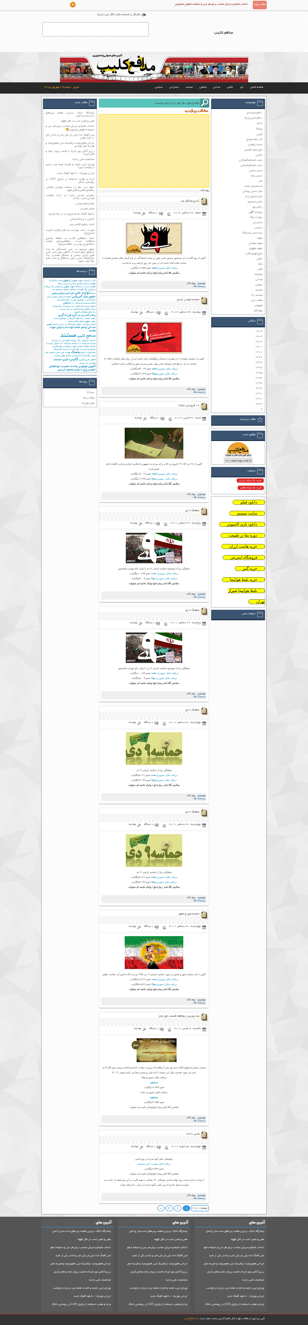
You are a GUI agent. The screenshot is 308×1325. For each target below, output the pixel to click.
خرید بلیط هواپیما (243, 579)
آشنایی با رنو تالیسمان (82, 219)
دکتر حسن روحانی (252, 191)
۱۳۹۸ (258, 362)
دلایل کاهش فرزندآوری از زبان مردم (78, 309)
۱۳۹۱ (258, 393)
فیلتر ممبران (87, 208)
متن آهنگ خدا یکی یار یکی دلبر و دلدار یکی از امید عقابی (70, 136)
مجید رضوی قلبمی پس (81, 224)
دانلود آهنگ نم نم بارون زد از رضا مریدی (71, 213)
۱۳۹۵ (258, 372)
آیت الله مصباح (254, 139)
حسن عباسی (255, 170)
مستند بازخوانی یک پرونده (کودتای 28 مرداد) (74, 340)
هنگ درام (88, 398)
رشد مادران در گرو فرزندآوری (77, 315)
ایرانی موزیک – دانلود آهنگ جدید (75, 173)
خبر (242, 87)
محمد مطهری (52, 324)
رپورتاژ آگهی (255, 212)
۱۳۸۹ (258, 403)
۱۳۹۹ (258, 357)
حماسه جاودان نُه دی (188, 299)
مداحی (216, 87)
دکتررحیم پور (254, 201)
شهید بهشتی (255, 243)
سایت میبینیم (247, 513)
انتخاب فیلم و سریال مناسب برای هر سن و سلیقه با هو (234, 1247)
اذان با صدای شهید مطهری (83, 280)
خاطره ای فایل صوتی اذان (59, 297)
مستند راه (256, 295)
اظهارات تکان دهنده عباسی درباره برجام (77, 284)
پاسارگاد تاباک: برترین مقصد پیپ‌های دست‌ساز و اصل (70, 114)
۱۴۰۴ (258, 331)
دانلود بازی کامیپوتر (242, 524)
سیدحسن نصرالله (252, 232)
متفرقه (258, 274)
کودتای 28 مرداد (87, 363)
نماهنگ (75, 352)
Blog (259, 129)
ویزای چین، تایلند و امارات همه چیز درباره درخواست (235, 1288)
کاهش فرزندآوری (87, 360)
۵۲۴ (259, 123)
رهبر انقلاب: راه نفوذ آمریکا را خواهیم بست (75, 318)
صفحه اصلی (256, 87)
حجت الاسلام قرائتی (251, 165)
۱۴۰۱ (258, 346)
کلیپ (73, 359)
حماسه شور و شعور (189, 913)
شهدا (259, 238)
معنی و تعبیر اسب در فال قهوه (77, 121)
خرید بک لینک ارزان (250, 480)
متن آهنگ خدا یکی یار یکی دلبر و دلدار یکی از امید (236, 1255)
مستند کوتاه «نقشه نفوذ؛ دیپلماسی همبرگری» (74, 346)
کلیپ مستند (60, 359)
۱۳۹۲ (258, 388)
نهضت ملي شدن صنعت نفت (57, 352)
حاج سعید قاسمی (253, 149)
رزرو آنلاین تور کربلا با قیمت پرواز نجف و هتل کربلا (70, 153)
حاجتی (259, 155)
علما (260, 264)
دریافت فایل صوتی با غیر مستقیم (154, 1163)
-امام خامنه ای (254, 112)
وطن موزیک (88, 403)
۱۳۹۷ (258, 367)
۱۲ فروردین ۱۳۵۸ (189, 405)
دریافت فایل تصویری (165, 267)
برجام (93, 293)
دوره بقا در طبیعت (242, 535)
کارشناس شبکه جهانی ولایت (67, 356)
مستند (189, 87)
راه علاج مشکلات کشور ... (84, 312)
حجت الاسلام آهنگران (250, 160)
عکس (230, 87)
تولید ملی (82, 293)
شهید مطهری (255, 248)
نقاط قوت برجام (88, 352)
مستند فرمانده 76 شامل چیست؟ (61, 343)
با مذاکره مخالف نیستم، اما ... (64, 290)
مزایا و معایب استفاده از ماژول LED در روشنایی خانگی (70, 181)
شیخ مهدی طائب (253, 253)
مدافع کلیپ (86, 336)
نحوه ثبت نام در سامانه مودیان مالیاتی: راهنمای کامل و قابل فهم (70, 189)
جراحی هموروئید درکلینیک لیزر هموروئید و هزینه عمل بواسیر (70, 145)
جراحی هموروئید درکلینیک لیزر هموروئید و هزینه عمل (234, 1263)
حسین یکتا (256, 175)
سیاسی (159, 87)
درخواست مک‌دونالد (62, 306)
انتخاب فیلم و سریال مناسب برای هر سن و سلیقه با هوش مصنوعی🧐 (70, 128)
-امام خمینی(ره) (253, 118)
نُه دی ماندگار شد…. (188, 201)
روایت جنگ (256, 217)
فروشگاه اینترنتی (243, 557)
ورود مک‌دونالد (89, 356)
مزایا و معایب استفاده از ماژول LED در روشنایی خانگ (234, 1304)
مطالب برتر (256, 300)
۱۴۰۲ (258, 341)
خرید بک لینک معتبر (251, 487)
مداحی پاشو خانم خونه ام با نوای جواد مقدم (73, 329)
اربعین (67, 280)
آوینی (259, 134)
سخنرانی (174, 87)
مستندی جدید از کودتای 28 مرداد (79, 349)
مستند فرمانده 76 (87, 343)
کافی (259, 269)
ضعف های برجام (76, 321)
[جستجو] (204, 103)
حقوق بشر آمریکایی (84, 296)
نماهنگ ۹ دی (192, 510)
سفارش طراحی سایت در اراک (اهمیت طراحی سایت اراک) (70, 197)
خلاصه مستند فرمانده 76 (83, 303)
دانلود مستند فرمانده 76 (84, 306)
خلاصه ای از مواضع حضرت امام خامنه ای (76, 300)
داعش (67, 303)
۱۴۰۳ (258, 336)
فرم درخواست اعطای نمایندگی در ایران (77, 324)
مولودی (258, 305)
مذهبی (202, 87)
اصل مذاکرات (55, 280)
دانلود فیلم (248, 502)
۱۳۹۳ (258, 383)
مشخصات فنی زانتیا (83, 159)
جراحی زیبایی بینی (63, 293)
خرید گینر (250, 568)
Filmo (90, 392)
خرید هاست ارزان (243, 546)
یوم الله (191, 283)
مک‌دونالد (57, 349)
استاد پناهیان (255, 144)
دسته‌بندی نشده (253, 186)
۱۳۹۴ (258, 377)
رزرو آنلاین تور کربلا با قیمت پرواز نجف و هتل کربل (235, 1271)
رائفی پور (257, 206)
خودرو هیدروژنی (85, 203)
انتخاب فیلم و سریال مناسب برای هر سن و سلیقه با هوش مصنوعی (211, 4)
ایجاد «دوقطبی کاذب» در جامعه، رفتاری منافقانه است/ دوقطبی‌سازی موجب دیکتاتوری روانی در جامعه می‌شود (70, 241)
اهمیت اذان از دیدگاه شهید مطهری (79, 287)
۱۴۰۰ (258, 352)
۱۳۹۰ (258, 398)
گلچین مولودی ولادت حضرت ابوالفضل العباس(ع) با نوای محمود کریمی (72, 368)
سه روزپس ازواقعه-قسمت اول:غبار (179, 1016)
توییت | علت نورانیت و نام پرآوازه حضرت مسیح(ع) (70, 232)
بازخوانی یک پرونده (53, 287)
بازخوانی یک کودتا (87, 290)
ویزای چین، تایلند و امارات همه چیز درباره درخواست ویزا (70, 166)
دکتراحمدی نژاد (253, 196)
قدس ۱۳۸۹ (193, 1134)
